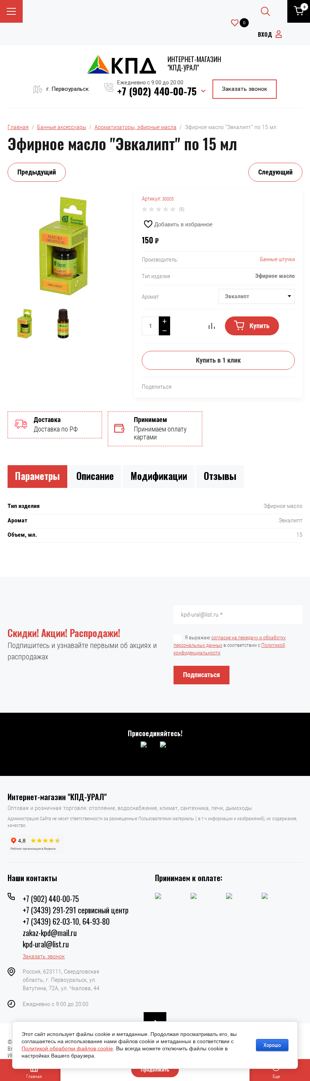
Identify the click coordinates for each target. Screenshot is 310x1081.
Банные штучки (277, 259)
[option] (63, 246)
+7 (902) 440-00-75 (157, 91)
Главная (18, 127)
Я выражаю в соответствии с (230, 645)
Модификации (158, 476)
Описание (95, 476)
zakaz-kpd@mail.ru (50, 932)
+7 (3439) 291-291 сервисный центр (76, 910)
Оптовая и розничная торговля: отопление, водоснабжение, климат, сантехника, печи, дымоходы (130, 808)
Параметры (37, 476)
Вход (265, 34)
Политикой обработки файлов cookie (67, 1048)
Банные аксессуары (61, 127)
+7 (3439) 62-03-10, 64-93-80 (66, 921)
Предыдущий (36, 172)
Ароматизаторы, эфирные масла (136, 127)
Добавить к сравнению (211, 325)
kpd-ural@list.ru (46, 944)
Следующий (275, 172)
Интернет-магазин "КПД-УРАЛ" (194, 63)
